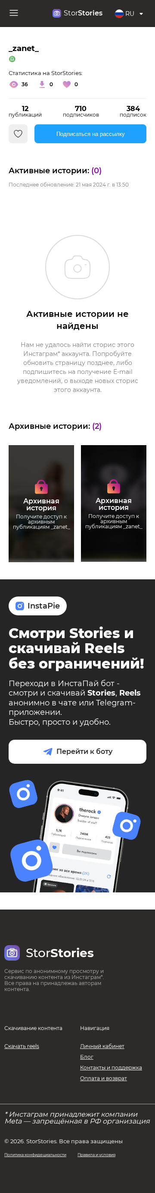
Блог (86, 1057)
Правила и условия (96, 1154)
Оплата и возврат (103, 1078)
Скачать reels (21, 1046)
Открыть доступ (41, 544)
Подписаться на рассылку (90, 134)
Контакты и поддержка (111, 1067)
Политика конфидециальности (35, 1154)
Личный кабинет (102, 1046)
